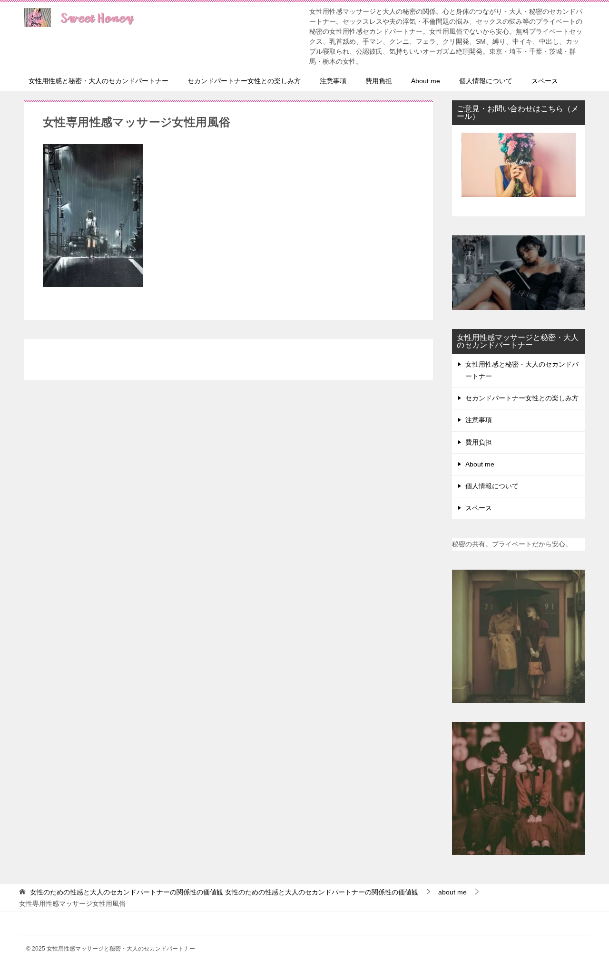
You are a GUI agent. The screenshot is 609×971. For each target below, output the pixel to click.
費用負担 (378, 81)
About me (425, 81)
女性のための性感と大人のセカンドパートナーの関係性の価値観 (224, 892)
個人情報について (485, 81)
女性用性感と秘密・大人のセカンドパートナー (98, 81)
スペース (544, 81)
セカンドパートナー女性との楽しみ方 (244, 81)
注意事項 (333, 81)
